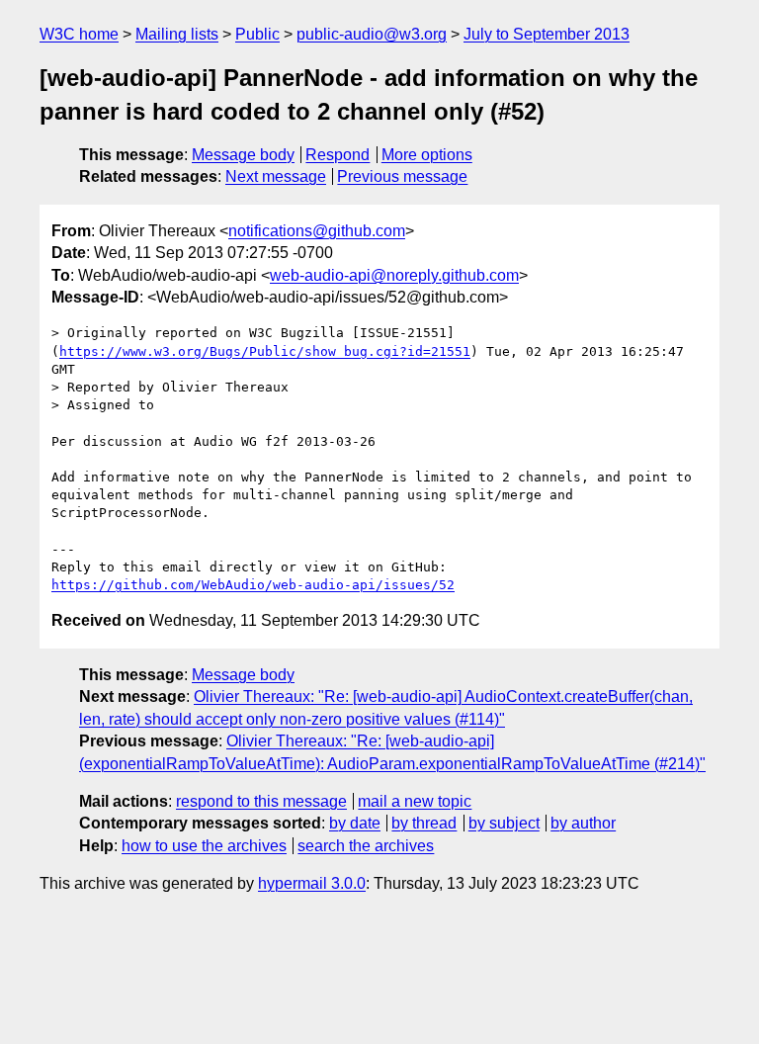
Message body (243, 154)
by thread (424, 823)
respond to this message (261, 801)
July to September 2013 (547, 34)
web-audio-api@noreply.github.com (394, 275)
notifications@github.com (316, 230)
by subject (504, 823)
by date (354, 823)
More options (426, 154)
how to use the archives (204, 845)
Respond (337, 154)
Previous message (402, 176)
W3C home (79, 34)
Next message (275, 176)
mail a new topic (414, 801)
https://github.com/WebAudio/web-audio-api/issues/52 (253, 584)
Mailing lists (176, 34)
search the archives (365, 845)
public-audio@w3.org (371, 34)
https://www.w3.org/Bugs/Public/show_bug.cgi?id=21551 (264, 351)
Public (257, 34)
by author (583, 823)
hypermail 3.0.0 (312, 883)
